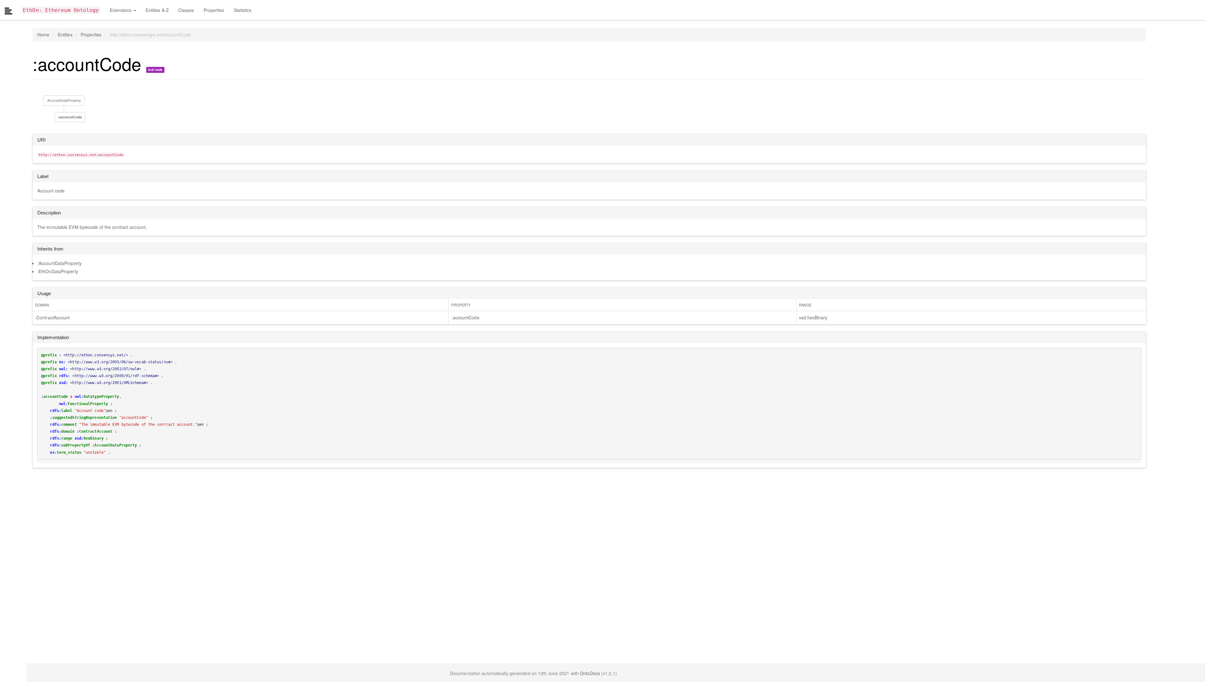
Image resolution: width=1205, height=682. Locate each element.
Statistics (243, 10)
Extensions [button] (121, 10)
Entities (65, 34)
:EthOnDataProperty (57, 271)
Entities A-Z (157, 10)
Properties (214, 10)
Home (43, 34)
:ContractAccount (52, 317)
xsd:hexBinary (813, 317)
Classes (186, 10)
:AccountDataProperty (63, 100)
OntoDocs (590, 673)
